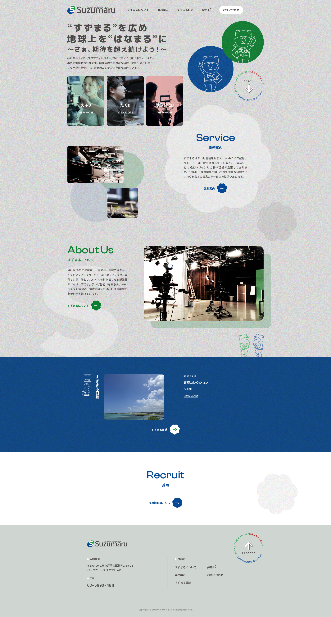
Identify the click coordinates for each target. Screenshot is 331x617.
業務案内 (163, 10)
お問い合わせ (231, 10)
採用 (204, 10)
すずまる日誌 (185, 10)
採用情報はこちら (159, 503)
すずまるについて (138, 10)
